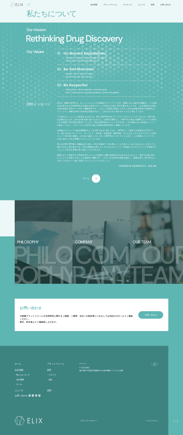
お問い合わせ (21, 395)
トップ (175, 421)
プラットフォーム (110, 4)
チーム (19, 384)
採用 (152, 4)
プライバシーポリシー (88, 421)
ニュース (141, 4)
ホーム (18, 363)
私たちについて (23, 375)
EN (29, 4)
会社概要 (20, 379)
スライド (52, 375)
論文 (51, 379)
